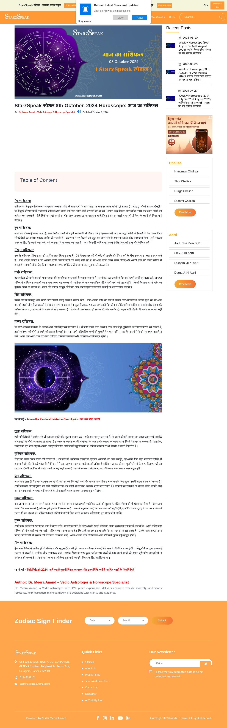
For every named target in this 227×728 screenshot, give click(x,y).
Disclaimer (90, 694)
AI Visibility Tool (93, 700)
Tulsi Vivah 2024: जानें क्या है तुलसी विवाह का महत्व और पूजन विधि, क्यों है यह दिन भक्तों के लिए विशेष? (80, 569)
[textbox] (99, 621)
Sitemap (89, 662)
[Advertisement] (88, 139)
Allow (140, 17)
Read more (185, 212)
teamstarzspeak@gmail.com (35, 684)
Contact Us (91, 687)
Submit (162, 620)
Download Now (55, 5)
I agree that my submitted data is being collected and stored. (179, 674)
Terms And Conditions (97, 681)
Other (172, 17)
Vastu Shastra (158, 17)
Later (121, 17)
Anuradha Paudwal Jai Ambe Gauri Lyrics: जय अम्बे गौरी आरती (63, 419)
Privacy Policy (92, 675)
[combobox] (100, 621)
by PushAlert (86, 21)
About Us (90, 668)
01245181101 (27, 677)
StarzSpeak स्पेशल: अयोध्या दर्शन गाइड (23, 5)
